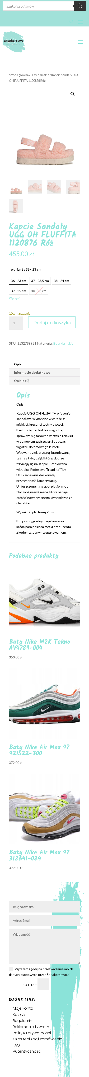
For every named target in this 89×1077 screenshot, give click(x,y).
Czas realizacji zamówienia (37, 1039)
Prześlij (67, 984)
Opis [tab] (17, 364)
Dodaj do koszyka (52, 322)
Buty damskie (40, 75)
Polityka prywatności (32, 1033)
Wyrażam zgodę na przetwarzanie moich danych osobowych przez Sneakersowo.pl (41, 972)
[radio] (18, 281)
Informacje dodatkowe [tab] (32, 372)
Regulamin (22, 1020)
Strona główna (19, 75)
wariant (26, 269)
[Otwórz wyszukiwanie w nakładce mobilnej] (44, 6)
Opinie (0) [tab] (21, 381)
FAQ (16, 1045)
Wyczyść (14, 298)
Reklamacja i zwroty (31, 1026)
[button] (72, 94)
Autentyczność (27, 1051)
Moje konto (23, 1008)
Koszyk (19, 1014)
